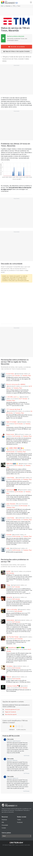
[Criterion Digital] (16, 842)
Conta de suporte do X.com (12, 709)
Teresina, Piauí (26, 375)
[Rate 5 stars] (22, 726)
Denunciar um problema (17, 46)
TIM (14, 6)
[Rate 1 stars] (10, 726)
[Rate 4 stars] (19, 726)
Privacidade (5, 825)
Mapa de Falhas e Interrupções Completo (17, 51)
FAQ (3, 822)
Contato (4, 828)
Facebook (19, 822)
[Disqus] (16, 302)
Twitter (19, 819)
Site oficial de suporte (10, 714)
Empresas (8, 6)
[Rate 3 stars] (16, 726)
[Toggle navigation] (31, 2)
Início (2, 6)
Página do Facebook (10, 712)
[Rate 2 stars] (13, 726)
